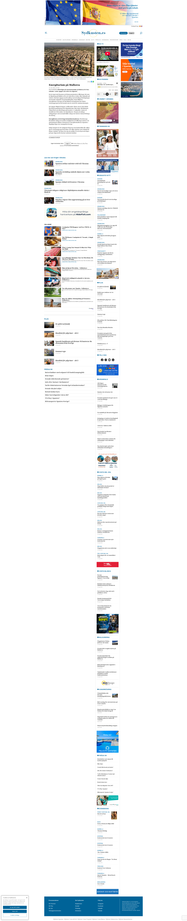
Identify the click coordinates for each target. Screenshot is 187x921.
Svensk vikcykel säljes (53, 389)
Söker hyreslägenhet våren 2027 (57, 395)
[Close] (26, 897)
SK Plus (51, 906)
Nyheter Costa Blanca (98, 919)
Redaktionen (78, 903)
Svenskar (82, 39)
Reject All (14, 911)
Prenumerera (123, 33)
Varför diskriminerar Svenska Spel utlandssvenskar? (65, 385)
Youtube (100, 910)
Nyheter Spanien (58, 919)
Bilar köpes (49, 376)
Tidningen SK (104, 126)
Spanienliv (75, 39)
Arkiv (121, 39)
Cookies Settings (14, 915)
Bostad (88, 39)
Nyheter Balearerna (112, 919)
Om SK (129, 39)
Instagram (100, 903)
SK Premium (52, 903)
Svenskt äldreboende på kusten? (57, 379)
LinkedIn (100, 908)
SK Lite (51, 908)
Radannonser (114, 39)
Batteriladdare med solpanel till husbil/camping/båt (64, 372)
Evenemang (105, 39)
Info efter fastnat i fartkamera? (57, 382)
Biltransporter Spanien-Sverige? (57, 401)
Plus (125, 39)
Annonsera (78, 910)
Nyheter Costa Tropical (84, 919)
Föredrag (77, 908)
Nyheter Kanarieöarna (125, 919)
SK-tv (92, 39)
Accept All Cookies (15, 907)
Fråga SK (98, 39)
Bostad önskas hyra (52, 392)
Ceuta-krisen (66, 39)
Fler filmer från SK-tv (103, 62)
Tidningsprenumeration (55, 910)
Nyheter (59, 39)
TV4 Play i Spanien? (52, 398)
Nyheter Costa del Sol (70, 919)
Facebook (100, 906)
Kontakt (77, 906)
